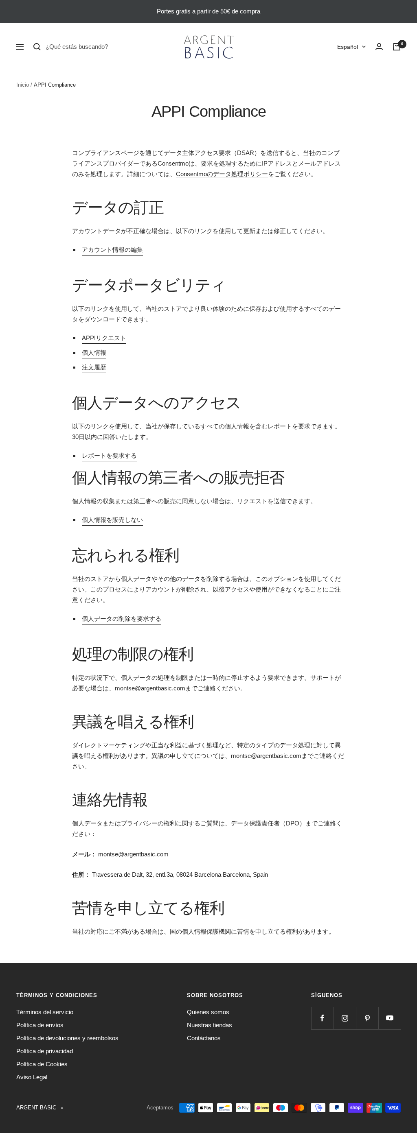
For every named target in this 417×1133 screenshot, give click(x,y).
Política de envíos (40, 1025)
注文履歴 (94, 367)
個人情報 (94, 352)
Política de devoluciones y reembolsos (67, 1038)
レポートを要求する (109, 455)
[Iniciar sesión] (379, 46)
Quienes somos (208, 1012)
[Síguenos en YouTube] (389, 1018)
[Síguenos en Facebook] (322, 1018)
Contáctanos (204, 1038)
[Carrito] (397, 46)
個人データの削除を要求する (121, 618)
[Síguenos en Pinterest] (367, 1018)
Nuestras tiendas (209, 1025)
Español (347, 47)
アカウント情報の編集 (112, 249)
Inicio (22, 85)
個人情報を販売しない (112, 519)
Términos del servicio (44, 1012)
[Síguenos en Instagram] (345, 1018)
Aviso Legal (31, 1077)
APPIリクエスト (104, 337)
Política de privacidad (44, 1051)
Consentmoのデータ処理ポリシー (222, 173)
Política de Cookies (42, 1064)
